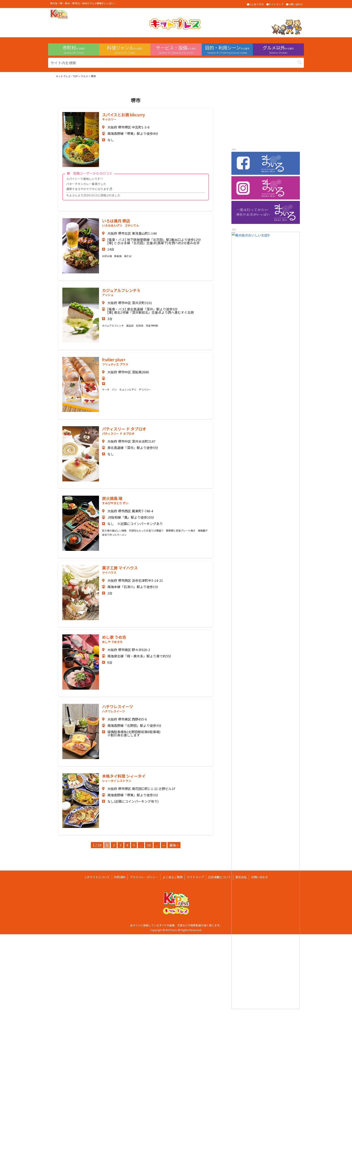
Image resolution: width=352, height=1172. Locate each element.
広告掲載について (219, 877)
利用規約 (119, 877)
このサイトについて (97, 877)
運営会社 (241, 877)
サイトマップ (195, 877)
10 (149, 845)
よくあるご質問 (173, 877)
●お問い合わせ (294, 4)
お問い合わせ (259, 877)
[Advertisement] (265, 116)
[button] (299, 62)
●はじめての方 (255, 4)
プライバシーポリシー (144, 877)
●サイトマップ (274, 4)
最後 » (173, 845)
